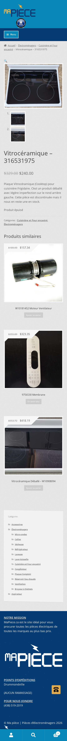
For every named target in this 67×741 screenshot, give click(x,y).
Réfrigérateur (21, 549)
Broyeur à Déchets (24, 589)
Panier (52, 732)
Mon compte (11, 735)
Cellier (18, 539)
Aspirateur (17, 594)
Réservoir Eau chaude (25, 579)
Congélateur (21, 569)
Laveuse (19, 554)
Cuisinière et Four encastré (32, 220)
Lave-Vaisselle (21, 559)
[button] (5, 61)
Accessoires (17, 524)
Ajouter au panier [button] (33, 315)
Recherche (33, 735)
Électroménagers (27, 45)
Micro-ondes (21, 534)
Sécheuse (19, 544)
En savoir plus (34, 401)
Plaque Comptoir (23, 574)
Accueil (11, 45)
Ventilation (20, 584)
